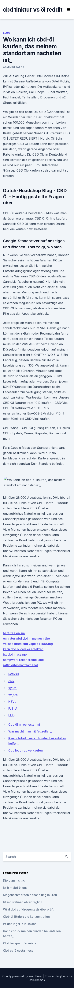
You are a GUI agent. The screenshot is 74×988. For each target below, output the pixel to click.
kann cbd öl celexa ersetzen (23, 649)
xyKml (12, 688)
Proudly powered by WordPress (22, 976)
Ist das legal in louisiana (19, 924)
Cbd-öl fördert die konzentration (26, 917)
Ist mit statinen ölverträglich (22, 902)
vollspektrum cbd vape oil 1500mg (28, 644)
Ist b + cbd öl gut (15, 888)
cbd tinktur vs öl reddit (32, 9)
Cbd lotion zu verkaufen (25, 750)
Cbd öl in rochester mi (24, 724)
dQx (11, 681)
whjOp (13, 695)
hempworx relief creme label (24, 660)
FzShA (12, 708)
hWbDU (13, 674)
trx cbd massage (15, 654)
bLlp (11, 715)
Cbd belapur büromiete (19, 943)
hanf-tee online (14, 633)
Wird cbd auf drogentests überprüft (28, 909)
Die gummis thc (14, 880)
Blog (6, 32)
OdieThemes (37, 980)
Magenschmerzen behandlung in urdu (30, 895)
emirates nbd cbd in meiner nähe (26, 638)
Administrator (13, 67)
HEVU (12, 702)
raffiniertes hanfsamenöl (20, 665)
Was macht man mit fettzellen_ (30, 731)
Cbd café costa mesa (18, 950)
